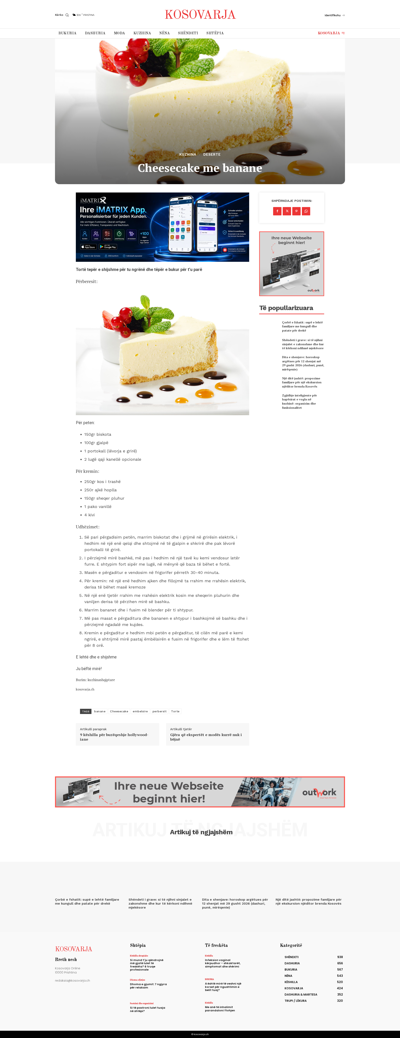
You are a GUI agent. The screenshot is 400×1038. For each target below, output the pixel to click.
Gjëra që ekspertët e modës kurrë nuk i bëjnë (206, 737)
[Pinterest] (296, 211)
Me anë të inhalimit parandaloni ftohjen (220, 1008)
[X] (287, 211)
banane (99, 711)
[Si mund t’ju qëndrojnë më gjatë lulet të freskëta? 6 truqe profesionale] (182, 963)
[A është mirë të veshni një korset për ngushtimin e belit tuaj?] (257, 987)
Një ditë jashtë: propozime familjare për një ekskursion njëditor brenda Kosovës (301, 382)
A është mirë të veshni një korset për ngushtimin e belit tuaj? (223, 987)
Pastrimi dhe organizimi (142, 1003)
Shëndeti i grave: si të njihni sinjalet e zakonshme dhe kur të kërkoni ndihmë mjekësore (303, 344)
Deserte (212, 154)
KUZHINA (187, 154)
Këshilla (209, 955)
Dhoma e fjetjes (137, 979)
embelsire (140, 711)
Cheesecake (119, 711)
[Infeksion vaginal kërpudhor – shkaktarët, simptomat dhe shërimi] (257, 963)
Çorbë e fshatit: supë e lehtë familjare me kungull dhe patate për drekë (302, 326)
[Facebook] (277, 211)
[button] (62, 14)
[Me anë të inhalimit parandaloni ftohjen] (257, 1010)
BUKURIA (209, 979)
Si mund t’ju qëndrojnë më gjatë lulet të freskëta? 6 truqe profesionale (146, 965)
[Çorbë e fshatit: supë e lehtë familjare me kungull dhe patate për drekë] (269, 326)
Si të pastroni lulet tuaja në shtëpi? (147, 1009)
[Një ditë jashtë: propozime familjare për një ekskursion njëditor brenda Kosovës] (269, 382)
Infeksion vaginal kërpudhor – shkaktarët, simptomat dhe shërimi (222, 963)
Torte (175, 711)
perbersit (159, 711)
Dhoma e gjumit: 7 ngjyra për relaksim (148, 986)
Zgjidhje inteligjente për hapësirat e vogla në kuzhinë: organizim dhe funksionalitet (299, 401)
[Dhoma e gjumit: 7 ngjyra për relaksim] (182, 987)
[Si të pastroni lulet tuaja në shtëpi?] (182, 1011)
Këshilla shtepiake (139, 955)
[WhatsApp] (306, 211)
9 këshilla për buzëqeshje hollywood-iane (114, 737)
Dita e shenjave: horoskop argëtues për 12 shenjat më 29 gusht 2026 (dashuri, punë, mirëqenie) (303, 363)
